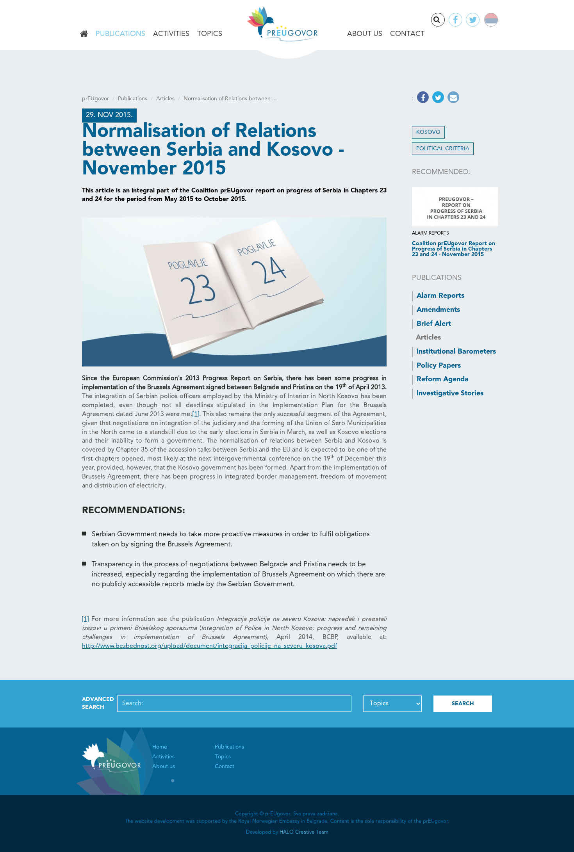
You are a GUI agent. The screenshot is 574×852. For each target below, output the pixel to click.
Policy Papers (439, 365)
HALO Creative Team (304, 832)
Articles (165, 98)
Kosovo (428, 132)
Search (444, 20)
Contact (407, 33)
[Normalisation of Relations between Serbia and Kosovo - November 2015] (234, 291)
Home (84, 34)
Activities (171, 33)
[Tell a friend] (452, 98)
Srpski (496, 20)
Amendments (438, 309)
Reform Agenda (443, 379)
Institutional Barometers (456, 351)
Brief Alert (434, 323)
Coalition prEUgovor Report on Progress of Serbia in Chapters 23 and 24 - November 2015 (453, 249)
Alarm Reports (440, 295)
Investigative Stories (450, 393)
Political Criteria (442, 148)
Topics (209, 33)
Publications (120, 33)
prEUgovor (95, 98)
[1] (196, 414)
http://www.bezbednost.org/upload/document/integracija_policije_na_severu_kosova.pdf (209, 646)
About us (364, 33)
